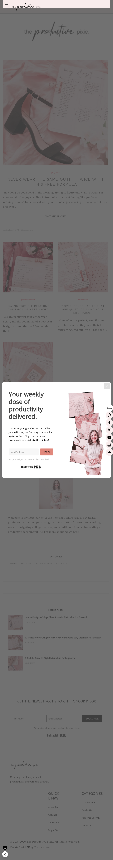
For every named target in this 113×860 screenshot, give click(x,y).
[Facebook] (109, 422)
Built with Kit (31, 467)
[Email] (109, 437)
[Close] (107, 386)
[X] (109, 430)
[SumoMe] (109, 452)
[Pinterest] (109, 415)
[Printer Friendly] (109, 444)
